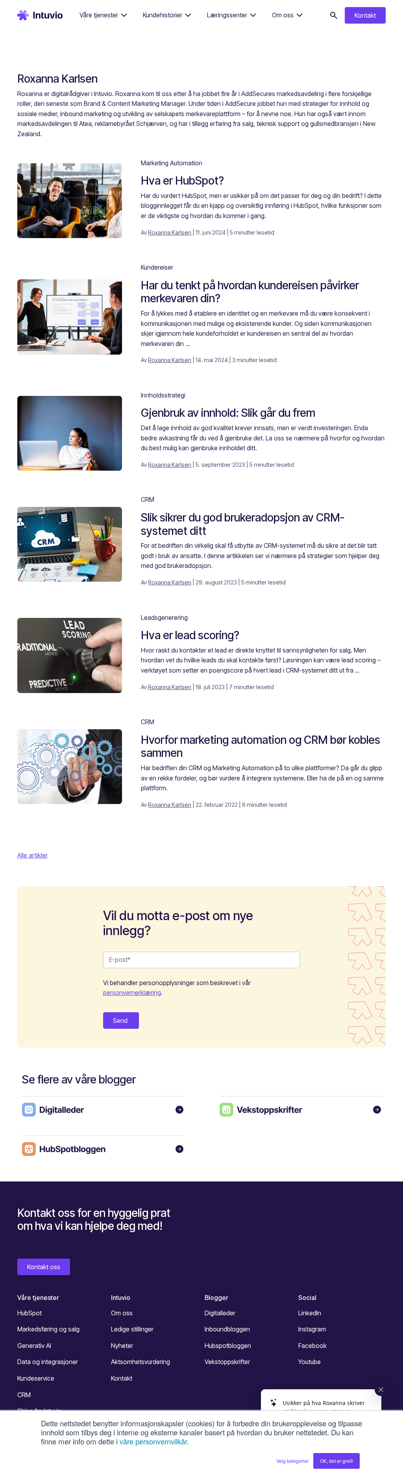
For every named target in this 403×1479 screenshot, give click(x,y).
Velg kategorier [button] (292, 1460)
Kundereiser (157, 267)
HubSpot (29, 1313)
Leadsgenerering (164, 617)
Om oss (122, 1313)
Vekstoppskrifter (227, 1362)
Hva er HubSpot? (182, 180)
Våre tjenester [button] (98, 15)
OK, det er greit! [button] (336, 1460)
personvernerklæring (132, 992)
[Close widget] (381, 1389)
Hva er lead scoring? (190, 635)
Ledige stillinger (132, 1329)
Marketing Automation (171, 163)
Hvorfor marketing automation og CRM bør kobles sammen (260, 746)
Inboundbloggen (227, 1329)
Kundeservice (35, 1378)
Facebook (312, 1346)
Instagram (312, 1329)
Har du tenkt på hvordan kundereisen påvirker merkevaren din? (250, 292)
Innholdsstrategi (163, 395)
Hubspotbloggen (228, 1346)
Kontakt (365, 15)
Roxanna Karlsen (169, 232)
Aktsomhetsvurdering (140, 1362)
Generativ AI (34, 1346)
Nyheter (122, 1346)
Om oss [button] (283, 15)
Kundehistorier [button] (162, 15)
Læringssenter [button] (227, 15)
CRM (147, 499)
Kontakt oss (43, 1267)
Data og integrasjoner (47, 1362)
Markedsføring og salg (48, 1329)
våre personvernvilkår (153, 1441)
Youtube (309, 1362)
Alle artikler (32, 855)
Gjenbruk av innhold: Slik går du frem (228, 413)
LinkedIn (309, 1313)
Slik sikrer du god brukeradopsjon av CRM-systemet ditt (242, 524)
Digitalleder (220, 1313)
